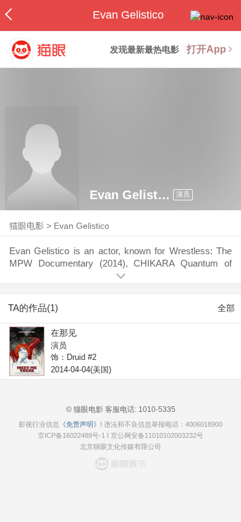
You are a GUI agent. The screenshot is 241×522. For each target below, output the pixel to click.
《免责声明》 (79, 424)
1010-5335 (156, 409)
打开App (206, 49)
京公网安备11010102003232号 (157, 435)
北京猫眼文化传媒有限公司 (120, 446)
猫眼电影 (26, 226)
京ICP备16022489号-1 (71, 435)
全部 (226, 308)
